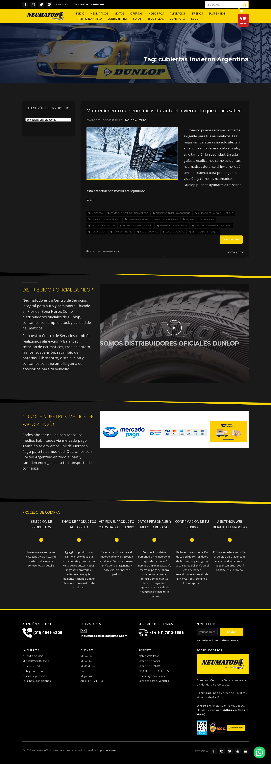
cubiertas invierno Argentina (173, 213)
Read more (231, 239)
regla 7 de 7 (98, 231)
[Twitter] (41, 5)
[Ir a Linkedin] (246, 751)
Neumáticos (112, 251)
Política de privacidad (35, 676)
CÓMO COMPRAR (149, 656)
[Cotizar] (49, 5)
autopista (97, 213)
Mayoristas (87, 676)
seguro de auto (175, 231)
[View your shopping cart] (241, 11)
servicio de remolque (205, 231)
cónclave (110, 750)
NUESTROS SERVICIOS (35, 661)
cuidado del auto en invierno (215, 213)
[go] (243, 5)
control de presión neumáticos (129, 213)
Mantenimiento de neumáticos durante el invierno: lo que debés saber (163, 110)
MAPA (243, 20)
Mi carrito (86, 661)
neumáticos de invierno (200, 219)
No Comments (235, 252)
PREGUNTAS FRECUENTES (153, 671)
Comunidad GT (31, 666)
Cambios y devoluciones (152, 676)
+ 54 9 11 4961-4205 (92, 4)
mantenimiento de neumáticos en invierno (153, 219)
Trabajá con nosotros (34, 671)
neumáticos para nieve (173, 225)
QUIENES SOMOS (32, 656)
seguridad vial (149, 231)
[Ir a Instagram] (222, 751)
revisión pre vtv (122, 231)
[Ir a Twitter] (230, 751)
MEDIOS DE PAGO (149, 661)
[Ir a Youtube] (238, 751)
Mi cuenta (86, 656)
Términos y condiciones (36, 681)
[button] (259, 752)
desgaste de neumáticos (105, 219)
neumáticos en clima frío (137, 225)
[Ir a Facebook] (214, 751)
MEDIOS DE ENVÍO (149, 666)
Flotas (84, 671)
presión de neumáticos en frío (213, 225)
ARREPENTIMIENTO (92, 681)
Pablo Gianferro (135, 120)
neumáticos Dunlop (103, 225)
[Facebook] (25, 5)
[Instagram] (33, 5)
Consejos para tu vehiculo (153, 681)
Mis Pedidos (88, 666)
